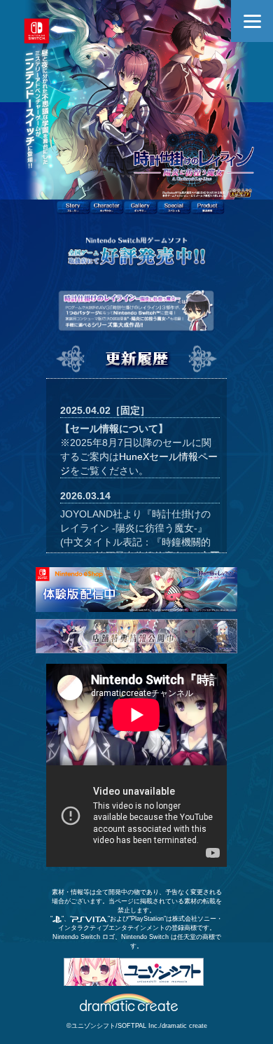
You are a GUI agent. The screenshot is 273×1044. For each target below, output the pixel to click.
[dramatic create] (130, 1001)
